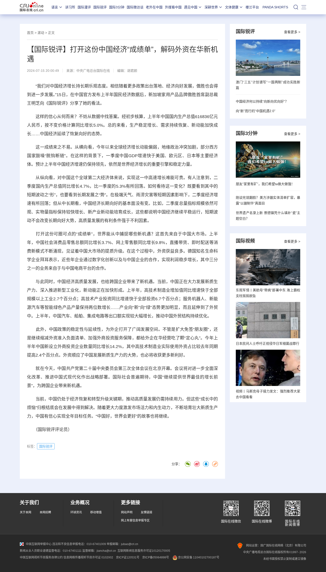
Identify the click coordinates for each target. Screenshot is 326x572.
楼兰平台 (252, 7)
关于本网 (25, 512)
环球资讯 (76, 512)
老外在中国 (154, 7)
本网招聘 (45, 512)
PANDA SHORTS (275, 7)
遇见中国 (190, 7)
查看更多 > (292, 32)
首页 (30, 33)
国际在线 (31, 7)
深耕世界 (211, 7)
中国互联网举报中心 (39, 544)
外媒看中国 (173, 7)
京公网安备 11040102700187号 (198, 557)
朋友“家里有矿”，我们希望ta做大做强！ (265, 184)
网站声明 (126, 512)
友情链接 (146, 512)
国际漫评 (84, 7)
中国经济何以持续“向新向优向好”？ (262, 101)
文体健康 (231, 7)
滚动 (40, 33)
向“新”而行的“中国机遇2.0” (255, 111)
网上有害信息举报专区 (135, 520)
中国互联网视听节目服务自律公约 (41, 557)
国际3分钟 (116, 7)
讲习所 (70, 7)
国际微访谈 (135, 7)
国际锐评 (100, 7)
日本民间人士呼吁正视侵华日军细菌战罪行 (267, 343)
